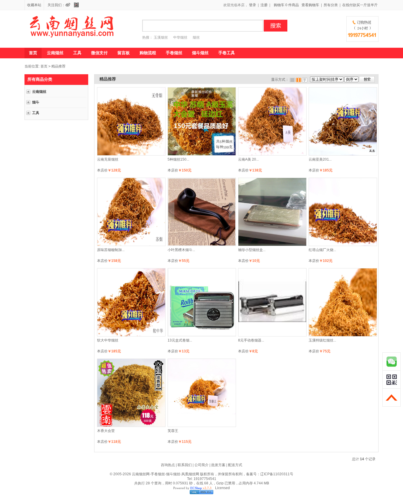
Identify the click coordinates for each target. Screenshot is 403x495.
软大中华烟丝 (107, 340)
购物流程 (148, 53)
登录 (252, 5)
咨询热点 (168, 465)
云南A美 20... (248, 159)
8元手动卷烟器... (251, 340)
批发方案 (218, 465)
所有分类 (331, 5)
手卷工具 (226, 53)
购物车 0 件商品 (286, 5)
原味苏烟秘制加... (110, 250)
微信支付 (99, 53)
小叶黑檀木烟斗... (181, 250)
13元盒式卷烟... (180, 340)
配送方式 (235, 465)
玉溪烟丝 (161, 37)
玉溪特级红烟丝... (322, 340)
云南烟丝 (55, 53)
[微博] (69, 5)
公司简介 (201, 465)
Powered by (192, 488)
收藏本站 (34, 5)
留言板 (123, 53)
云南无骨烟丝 (107, 159)
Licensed (221, 488)
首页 (33, 53)
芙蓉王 (173, 431)
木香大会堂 (106, 431)
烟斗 (35, 102)
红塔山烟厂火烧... (322, 250)
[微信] (77, 5)
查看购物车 (310, 5)
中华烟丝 (180, 37)
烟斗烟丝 (200, 53)
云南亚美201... (320, 159)
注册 (264, 5)
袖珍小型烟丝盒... (252, 250)
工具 (77, 53)
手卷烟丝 (174, 53)
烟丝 (196, 37)
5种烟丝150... (178, 159)
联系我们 (185, 465)
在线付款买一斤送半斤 (360, 5)
